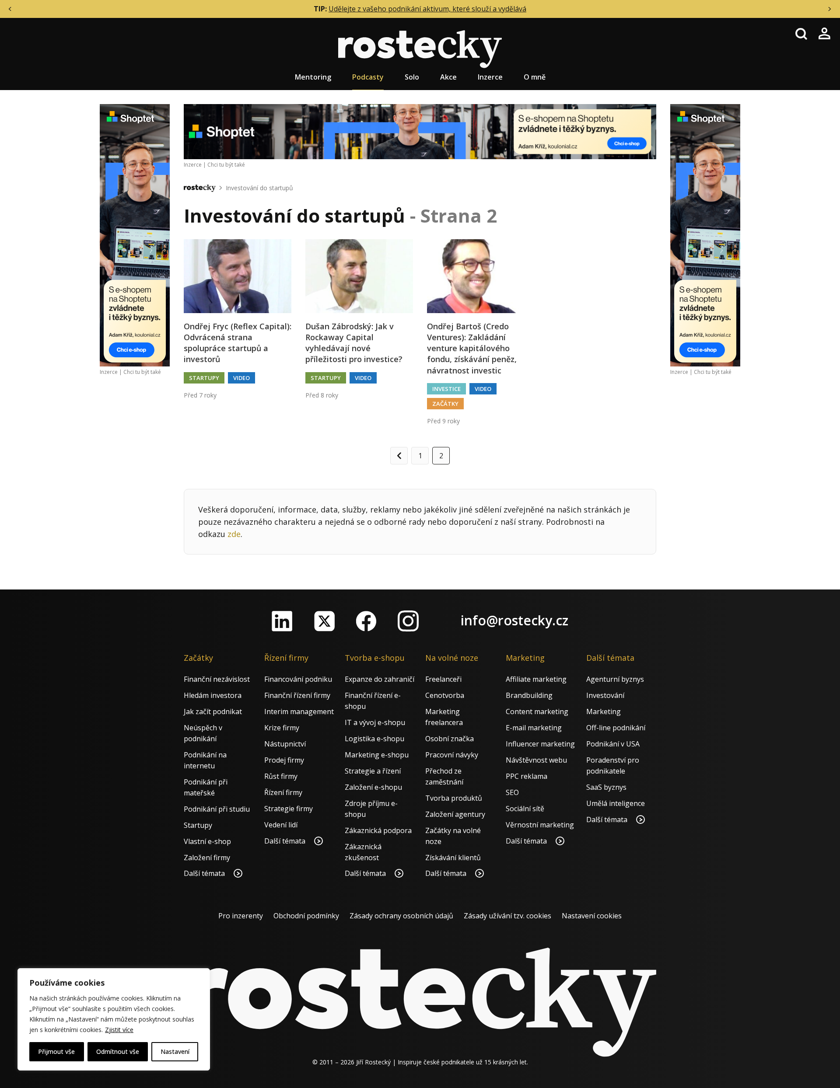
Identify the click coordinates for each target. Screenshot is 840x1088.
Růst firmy (281, 776)
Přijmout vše (56, 1051)
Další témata (205, 873)
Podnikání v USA (613, 744)
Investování (605, 695)
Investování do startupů (259, 188)
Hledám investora (213, 695)
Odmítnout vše (117, 1051)
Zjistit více (119, 1029)
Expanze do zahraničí (379, 679)
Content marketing (537, 711)
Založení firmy (207, 857)
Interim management (299, 711)
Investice (446, 389)
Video (241, 378)
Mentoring (313, 77)
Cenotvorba (444, 695)
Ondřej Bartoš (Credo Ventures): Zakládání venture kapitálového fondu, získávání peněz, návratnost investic (472, 348)
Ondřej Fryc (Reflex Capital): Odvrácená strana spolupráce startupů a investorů (237, 343)
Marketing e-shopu (377, 755)
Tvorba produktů (453, 798)
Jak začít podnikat (213, 711)
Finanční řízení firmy (297, 695)
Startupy (204, 378)
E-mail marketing (534, 727)
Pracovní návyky (451, 755)
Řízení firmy (283, 792)
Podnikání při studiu (217, 809)
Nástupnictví (285, 744)
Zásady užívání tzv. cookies (507, 916)
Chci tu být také (142, 372)
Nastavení (175, 1051)
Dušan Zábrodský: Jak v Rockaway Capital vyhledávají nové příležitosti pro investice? (353, 343)
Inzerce (490, 77)
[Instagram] (408, 620)
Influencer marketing (540, 744)
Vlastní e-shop (207, 841)
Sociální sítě (525, 808)
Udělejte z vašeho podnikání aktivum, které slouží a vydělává (427, 9)
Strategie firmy (288, 808)
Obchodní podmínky (306, 916)
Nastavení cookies (592, 916)
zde (234, 534)
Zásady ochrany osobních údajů (401, 916)
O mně (535, 77)
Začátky (445, 404)
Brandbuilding (529, 695)
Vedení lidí (281, 825)
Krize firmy (281, 727)
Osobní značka (449, 738)
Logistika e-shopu (374, 738)
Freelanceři (443, 679)
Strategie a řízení (373, 771)
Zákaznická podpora (378, 830)
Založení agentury (455, 814)
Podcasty (368, 77)
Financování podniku (298, 679)
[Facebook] (366, 620)
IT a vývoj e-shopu (375, 722)
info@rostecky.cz (514, 620)
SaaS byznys (606, 787)
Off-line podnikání (615, 727)
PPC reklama (526, 776)
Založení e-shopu (373, 787)
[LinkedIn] (282, 620)
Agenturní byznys (615, 679)
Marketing (603, 711)
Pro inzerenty (240, 916)
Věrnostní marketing (540, 825)
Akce (448, 77)
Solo (412, 77)
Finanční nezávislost (217, 679)
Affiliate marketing (536, 679)
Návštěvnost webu (536, 760)
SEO (512, 792)
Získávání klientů (453, 857)
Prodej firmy (284, 760)
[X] (324, 620)
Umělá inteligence (615, 803)
